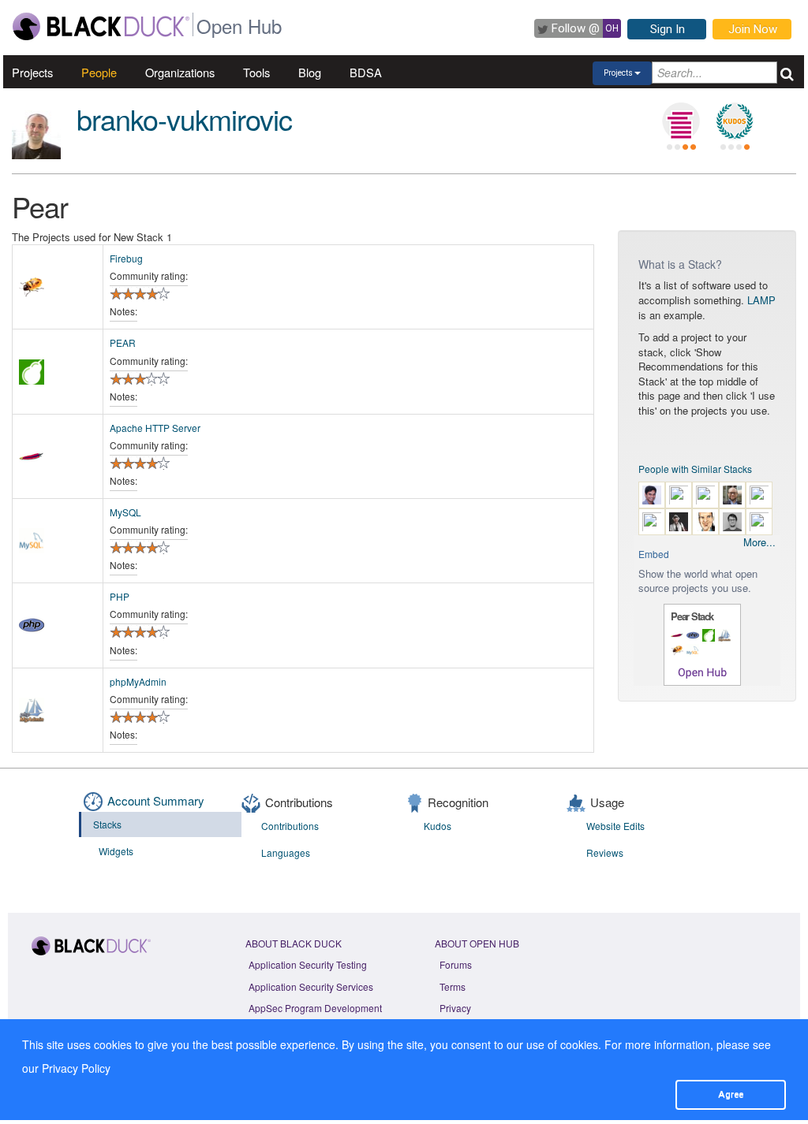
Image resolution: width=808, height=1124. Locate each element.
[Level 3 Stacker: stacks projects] (681, 121)
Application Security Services (311, 986)
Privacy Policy (76, 1068)
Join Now (752, 29)
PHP (119, 596)
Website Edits (615, 825)
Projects (32, 72)
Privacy (455, 1007)
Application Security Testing (308, 964)
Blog (309, 72)
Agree (730, 1094)
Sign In (667, 29)
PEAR (123, 342)
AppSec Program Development (315, 1007)
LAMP (761, 299)
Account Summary (155, 800)
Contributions (290, 825)
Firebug (126, 258)
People (99, 72)
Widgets (116, 851)
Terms (453, 986)
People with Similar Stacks (695, 468)
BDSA (366, 72)
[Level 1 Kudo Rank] (735, 121)
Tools (256, 72)
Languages (285, 852)
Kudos (437, 825)
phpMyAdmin (138, 681)
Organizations (180, 72)
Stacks (107, 824)
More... (759, 542)
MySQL (125, 512)
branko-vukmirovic (184, 119)
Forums (456, 964)
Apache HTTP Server (155, 427)
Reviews (604, 852)
